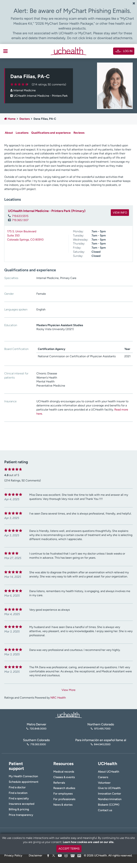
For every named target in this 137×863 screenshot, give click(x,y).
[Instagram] (66, 855)
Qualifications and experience (51, 132)
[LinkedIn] (79, 855)
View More (68, 690)
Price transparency (21, 815)
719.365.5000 (38, 744)
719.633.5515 (20, 216)
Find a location (18, 793)
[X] (53, 855)
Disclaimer (35, 855)
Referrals (59, 782)
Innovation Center (109, 793)
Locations (22, 132)
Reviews (78, 132)
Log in (127, 51)
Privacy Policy (13, 855)
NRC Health (58, 697)
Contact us (105, 810)
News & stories (62, 804)
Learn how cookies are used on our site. (88, 842)
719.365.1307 (20, 220)
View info (120, 212)
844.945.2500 (102, 744)
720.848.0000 (38, 728)
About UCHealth (108, 771)
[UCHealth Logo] (68, 714)
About (9, 132)
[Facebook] (48, 855)
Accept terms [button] (69, 848)
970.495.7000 (102, 728)
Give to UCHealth (109, 788)
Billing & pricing (19, 809)
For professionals (64, 799)
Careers (103, 777)
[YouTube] (60, 855)
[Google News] (72, 855)
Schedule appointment (23, 781)
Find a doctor (17, 787)
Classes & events (64, 777)
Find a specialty (19, 798)
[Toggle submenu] (5, 51)
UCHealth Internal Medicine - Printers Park (41, 95)
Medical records (63, 771)
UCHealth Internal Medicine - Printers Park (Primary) (46, 211)
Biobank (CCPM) (108, 804)
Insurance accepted (21, 803)
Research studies (64, 788)
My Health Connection (23, 776)
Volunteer (104, 782)
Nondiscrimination (109, 799)
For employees (63, 793)
